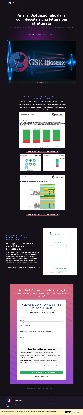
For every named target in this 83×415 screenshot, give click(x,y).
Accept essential (77, 412)
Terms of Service (44, 376)
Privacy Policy (37, 376)
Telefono (22, 337)
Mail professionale (24, 342)
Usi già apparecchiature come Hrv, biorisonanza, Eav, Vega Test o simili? (35, 331)
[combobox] (41, 328)
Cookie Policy (51, 403)
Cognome (22, 320)
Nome (21, 315)
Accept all (68, 412)
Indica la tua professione (25, 325)
